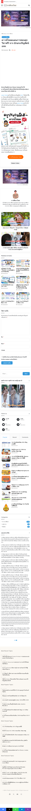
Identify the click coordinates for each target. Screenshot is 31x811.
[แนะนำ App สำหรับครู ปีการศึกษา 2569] (23, 296)
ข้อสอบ (4, 526)
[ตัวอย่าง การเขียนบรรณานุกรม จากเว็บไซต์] (6, 472)
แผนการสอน (4, 95)
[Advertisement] (15, 70)
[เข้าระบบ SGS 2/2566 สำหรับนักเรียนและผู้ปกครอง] (6, 499)
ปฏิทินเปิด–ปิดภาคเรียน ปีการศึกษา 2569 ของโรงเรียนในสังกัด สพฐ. (22, 286)
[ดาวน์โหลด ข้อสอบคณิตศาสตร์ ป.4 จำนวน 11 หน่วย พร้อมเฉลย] (6, 479)
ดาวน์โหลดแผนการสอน (15, 157)
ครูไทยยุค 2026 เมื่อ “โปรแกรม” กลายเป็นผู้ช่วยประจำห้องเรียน (7, 270)
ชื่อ (2, 337)
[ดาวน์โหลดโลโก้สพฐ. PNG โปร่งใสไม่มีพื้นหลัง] (6, 507)
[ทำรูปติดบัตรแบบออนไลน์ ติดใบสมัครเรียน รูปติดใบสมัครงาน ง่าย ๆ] (6, 466)
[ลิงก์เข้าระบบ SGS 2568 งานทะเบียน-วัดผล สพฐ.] (6, 452)
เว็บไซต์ (3, 350)
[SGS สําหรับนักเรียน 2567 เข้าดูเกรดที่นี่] (6, 445)
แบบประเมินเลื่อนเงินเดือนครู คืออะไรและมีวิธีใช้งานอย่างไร (22, 270)
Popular (5, 437)
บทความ (4, 524)
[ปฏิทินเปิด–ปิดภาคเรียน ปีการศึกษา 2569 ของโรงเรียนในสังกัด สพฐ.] (23, 279)
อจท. (22, 95)
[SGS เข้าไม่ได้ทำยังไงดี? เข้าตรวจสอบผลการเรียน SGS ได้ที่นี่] (6, 459)
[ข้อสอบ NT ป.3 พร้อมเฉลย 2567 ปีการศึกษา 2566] (6, 487)
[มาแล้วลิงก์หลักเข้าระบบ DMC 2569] (8, 279)
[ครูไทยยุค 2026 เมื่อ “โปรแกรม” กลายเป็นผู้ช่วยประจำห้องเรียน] (8, 263)
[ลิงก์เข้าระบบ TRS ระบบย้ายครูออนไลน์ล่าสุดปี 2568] (6, 493)
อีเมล (2, 343)
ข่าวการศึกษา (10, 33)
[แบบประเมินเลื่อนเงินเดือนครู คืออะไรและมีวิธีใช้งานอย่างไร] (23, 263)
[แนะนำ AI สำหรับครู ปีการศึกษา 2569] (8, 296)
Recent (15, 437)
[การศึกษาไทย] (10, 5)
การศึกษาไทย (15, 200)
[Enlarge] (27, 112)
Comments (25, 437)
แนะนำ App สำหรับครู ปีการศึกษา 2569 (22, 302)
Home (4, 33)
